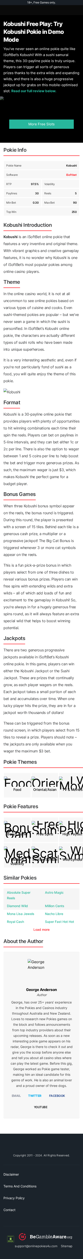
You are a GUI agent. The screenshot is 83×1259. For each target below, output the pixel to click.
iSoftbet (71, 175)
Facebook (57, 1096)
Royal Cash (15, 922)
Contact (9, 1210)
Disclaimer (11, 1174)
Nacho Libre (54, 914)
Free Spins (44, 834)
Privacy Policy (14, 1198)
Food (17, 790)
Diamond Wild (17, 906)
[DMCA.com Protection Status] (10, 1239)
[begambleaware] (45, 1239)
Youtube (40, 1107)
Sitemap (66, 1246)
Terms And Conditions (19, 1186)
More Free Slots (41, 124)
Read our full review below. (33, 91)
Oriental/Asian (44, 790)
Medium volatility (17, 862)
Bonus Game (17, 834)
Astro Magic (54, 892)
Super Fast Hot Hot (59, 922)
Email (16, 1096)
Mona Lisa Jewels (20, 914)
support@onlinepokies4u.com (36, 1246)
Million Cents (54, 906)
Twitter (35, 1096)
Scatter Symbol (44, 860)
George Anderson (41, 989)
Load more (41, 929)
